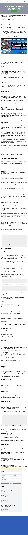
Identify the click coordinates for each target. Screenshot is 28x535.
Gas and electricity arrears (5, 496)
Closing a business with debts (5, 506)
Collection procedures (4, 495)
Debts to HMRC (3, 489)
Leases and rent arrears (4, 500)
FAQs (2, 510)
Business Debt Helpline (4, 504)
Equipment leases (3, 501)
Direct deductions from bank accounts (6, 490)
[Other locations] (24, 1)
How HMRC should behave (5, 491)
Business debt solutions (4, 502)
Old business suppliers (4, 499)
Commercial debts (3, 507)
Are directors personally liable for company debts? (8, 505)
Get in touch (14, 11)
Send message (11, 483)
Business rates (3, 494)
